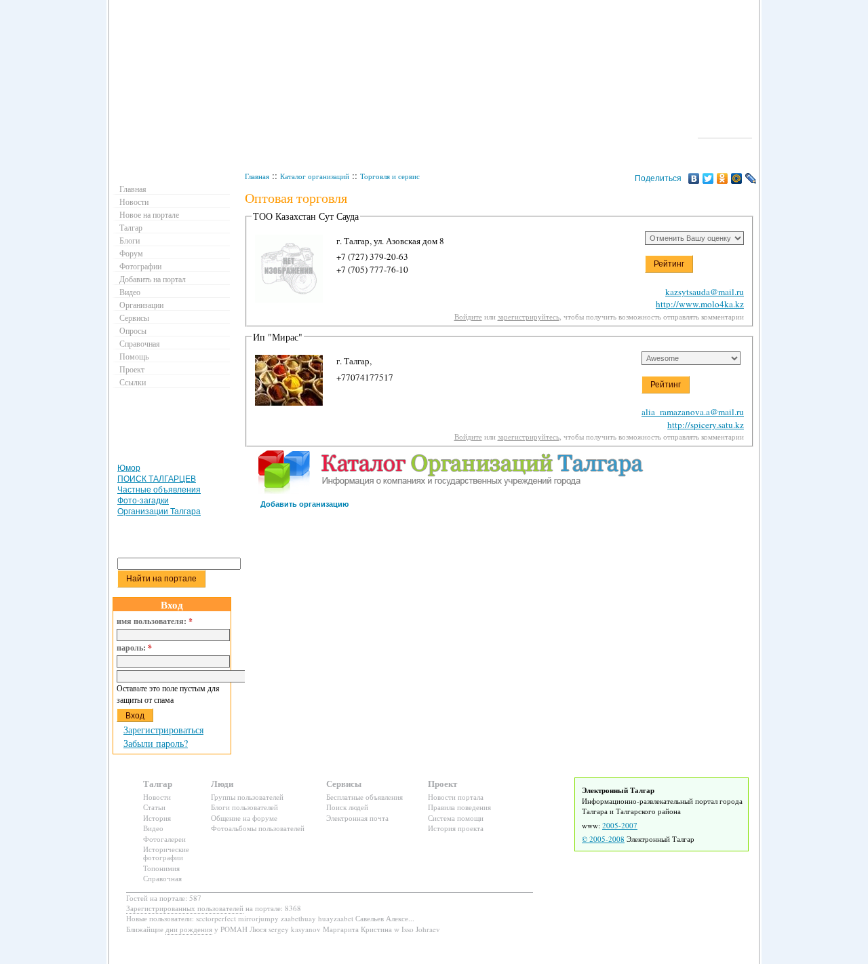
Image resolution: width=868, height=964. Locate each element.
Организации (141, 304)
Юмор (128, 468)
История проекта (456, 828)
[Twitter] (708, 178)
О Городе (725, 132)
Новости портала (456, 797)
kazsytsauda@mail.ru (704, 292)
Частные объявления (159, 490)
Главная (257, 176)
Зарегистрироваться (163, 729)
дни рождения (188, 929)
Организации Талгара (159, 511)
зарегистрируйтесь (528, 316)
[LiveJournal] (751, 178)
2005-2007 (619, 825)
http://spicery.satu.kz (705, 425)
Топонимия (161, 868)
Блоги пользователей (244, 807)
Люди (222, 783)
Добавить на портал (152, 278)
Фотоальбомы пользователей (257, 828)
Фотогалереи (164, 839)
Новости (134, 201)
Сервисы (134, 317)
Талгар (130, 227)
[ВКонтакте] (694, 178)
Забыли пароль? (155, 743)
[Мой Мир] (737, 178)
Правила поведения (459, 807)
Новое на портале (149, 214)
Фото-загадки (143, 500)
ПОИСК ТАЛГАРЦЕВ (156, 479)
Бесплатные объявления (364, 797)
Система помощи (456, 818)
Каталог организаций (314, 176)
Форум (131, 253)
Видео (129, 291)
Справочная (139, 343)
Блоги (129, 240)
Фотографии (140, 266)
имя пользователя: (155, 621)
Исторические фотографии (166, 853)
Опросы (132, 330)
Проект (131, 369)
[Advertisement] (174, 428)
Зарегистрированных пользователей (184, 908)
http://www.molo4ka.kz (700, 304)
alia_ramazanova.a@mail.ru (693, 412)
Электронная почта (357, 818)
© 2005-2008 (603, 839)
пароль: (134, 647)
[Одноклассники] (722, 178)
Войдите (468, 316)
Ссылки (132, 382)
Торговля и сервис (390, 176)
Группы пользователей (247, 797)
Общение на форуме (244, 818)
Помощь (134, 356)
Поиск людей (347, 807)
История (157, 818)
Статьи (154, 807)
